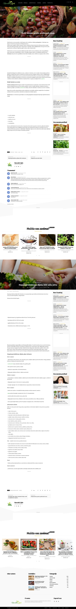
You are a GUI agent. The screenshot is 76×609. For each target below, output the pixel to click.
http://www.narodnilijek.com (18, 164)
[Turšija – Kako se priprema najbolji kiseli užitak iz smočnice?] (61, 128)
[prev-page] (37, 255)
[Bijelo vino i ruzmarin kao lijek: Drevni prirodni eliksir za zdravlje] (47, 240)
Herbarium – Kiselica (58, 150)
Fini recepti (55, 133)
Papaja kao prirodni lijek (36, 158)
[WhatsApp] (45, 152)
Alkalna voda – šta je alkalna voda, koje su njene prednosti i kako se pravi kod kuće (61, 103)
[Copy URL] (50, 152)
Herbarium (55, 149)
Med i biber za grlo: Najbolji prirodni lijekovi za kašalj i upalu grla (28, 248)
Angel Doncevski (14, 172)
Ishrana (54, 52)
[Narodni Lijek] (27, 36)
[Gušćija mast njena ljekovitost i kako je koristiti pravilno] (10, 240)
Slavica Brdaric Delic (15, 200)
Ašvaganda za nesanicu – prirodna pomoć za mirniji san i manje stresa (61, 46)
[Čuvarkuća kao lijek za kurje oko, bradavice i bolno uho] (65, 240)
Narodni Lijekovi (38, 30)
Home (8, 39)
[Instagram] (69, 2)
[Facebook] (67, 2)
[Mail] (18, 166)
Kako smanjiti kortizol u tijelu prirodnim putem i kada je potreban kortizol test (60, 113)
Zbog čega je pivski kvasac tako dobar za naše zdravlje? (41, 577)
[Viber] (47, 152)
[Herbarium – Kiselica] (61, 144)
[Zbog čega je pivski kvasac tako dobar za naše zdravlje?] (31, 578)
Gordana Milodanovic (15, 187)
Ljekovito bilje (12, 39)
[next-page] (39, 255)
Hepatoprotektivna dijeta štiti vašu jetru (17, 158)
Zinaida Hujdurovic (14, 183)
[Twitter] (70, 2)
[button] (72, 2)
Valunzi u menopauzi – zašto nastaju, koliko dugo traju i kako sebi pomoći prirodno (60, 74)
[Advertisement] (29, 64)
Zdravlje (54, 63)
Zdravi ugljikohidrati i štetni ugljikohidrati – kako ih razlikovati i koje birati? (59, 55)
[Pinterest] (43, 152)
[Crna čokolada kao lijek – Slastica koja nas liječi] (31, 583)
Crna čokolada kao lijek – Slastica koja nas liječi (40, 582)
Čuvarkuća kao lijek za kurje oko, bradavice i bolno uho (65, 248)
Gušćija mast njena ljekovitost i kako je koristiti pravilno (10, 248)
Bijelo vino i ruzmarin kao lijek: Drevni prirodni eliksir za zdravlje (47, 248)
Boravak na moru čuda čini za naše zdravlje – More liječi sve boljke (41, 587)
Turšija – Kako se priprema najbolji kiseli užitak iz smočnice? (59, 136)
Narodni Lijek (18, 163)
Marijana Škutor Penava (15, 191)
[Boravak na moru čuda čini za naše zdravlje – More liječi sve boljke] (31, 588)
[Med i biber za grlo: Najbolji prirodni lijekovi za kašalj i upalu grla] (28, 240)
